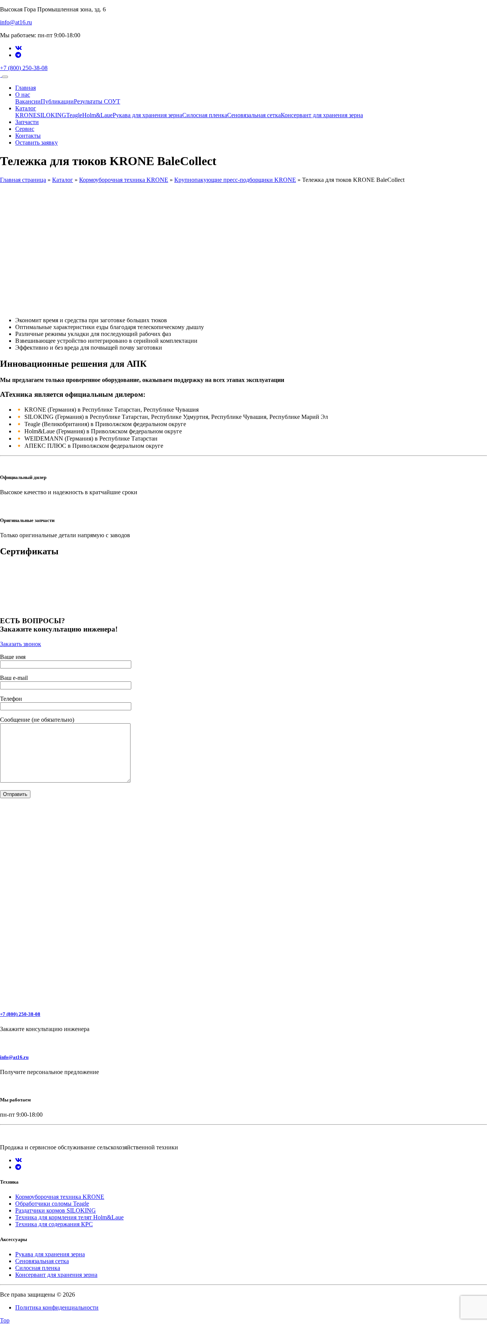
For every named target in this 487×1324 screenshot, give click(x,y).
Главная (25, 87)
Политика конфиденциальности (57, 1307)
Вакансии (28, 101)
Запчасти (27, 122)
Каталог (25, 108)
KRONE (26, 115)
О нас (22, 94)
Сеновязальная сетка (254, 115)
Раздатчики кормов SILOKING (55, 1210)
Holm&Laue (97, 115)
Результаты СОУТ (97, 101)
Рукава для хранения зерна (147, 115)
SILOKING (51, 115)
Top (5, 1320)
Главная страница (23, 180)
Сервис (24, 129)
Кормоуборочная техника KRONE (123, 180)
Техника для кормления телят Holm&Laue (69, 1217)
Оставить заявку (36, 142)
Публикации (57, 101)
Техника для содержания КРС (54, 1224)
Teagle (74, 115)
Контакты (28, 135)
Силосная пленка (204, 115)
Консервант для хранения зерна (322, 115)
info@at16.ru (16, 22)
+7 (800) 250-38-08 (20, 1014)
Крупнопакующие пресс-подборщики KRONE (235, 180)
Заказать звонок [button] (20, 644)
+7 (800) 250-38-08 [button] (24, 68)
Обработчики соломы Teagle (52, 1203)
